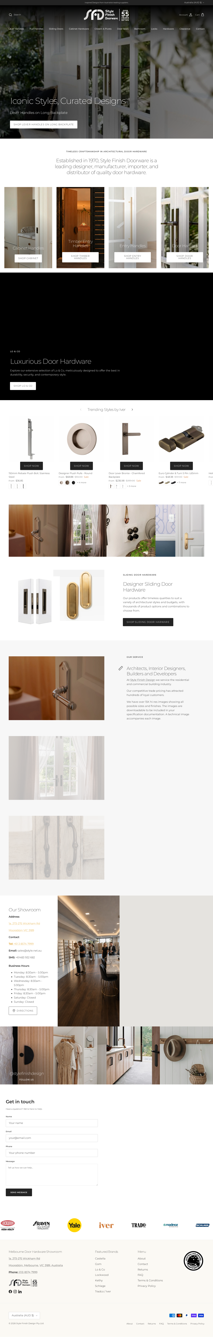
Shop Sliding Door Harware (148, 622)
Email (9, 1131)
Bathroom (139, 28)
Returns (143, 1269)
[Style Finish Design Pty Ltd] (106, 15)
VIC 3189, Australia (51, 1265)
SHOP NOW (31, 466)
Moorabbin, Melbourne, (24, 1265)
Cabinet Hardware (79, 28)
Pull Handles (36, 28)
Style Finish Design (142, 680)
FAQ (140, 1275)
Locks (154, 28)
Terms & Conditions (150, 1280)
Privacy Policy (147, 1286)
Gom (98, 1264)
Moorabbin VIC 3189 (21, 930)
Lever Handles (16, 28)
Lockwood (102, 1275)
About (142, 1258)
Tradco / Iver (103, 1291)
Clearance (185, 28)
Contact (200, 28)
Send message (18, 1192)
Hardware (168, 28)
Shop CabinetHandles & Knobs (176, 93)
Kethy (99, 1280)
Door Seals (123, 28)
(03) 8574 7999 (23, 1272)
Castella (100, 1258)
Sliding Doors (56, 28)
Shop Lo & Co (23, 385)
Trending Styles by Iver (106, 409)
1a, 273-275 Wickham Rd (24, 923)
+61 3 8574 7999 (21, 943)
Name (9, 1116)
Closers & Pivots (103, 28)
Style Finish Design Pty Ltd (29, 1323)
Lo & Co (100, 1269)
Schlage (100, 1286)
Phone (9, 1146)
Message (10, 1161)
